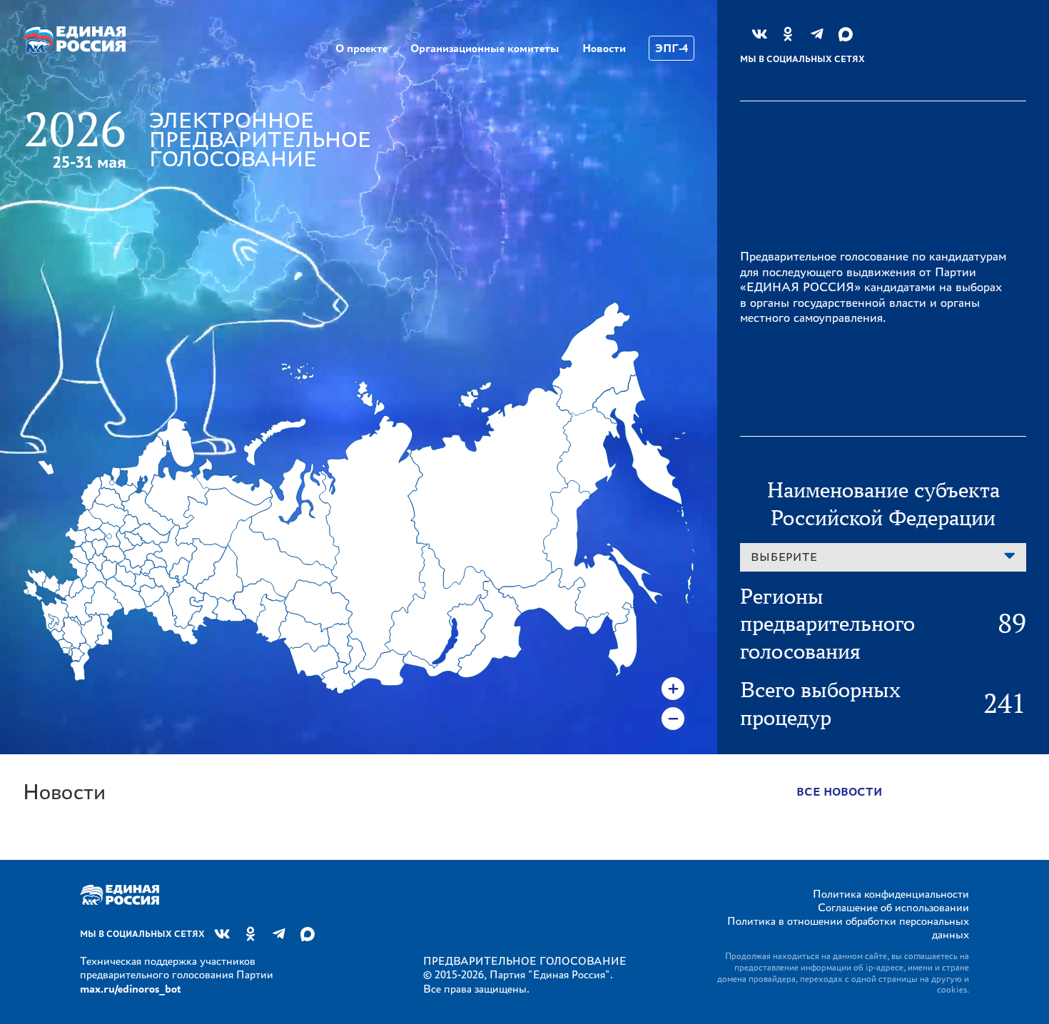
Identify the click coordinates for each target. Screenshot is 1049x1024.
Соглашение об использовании (893, 907)
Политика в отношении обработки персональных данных (848, 927)
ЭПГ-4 (671, 48)
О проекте (361, 48)
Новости (604, 48)
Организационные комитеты (484, 48)
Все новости (839, 792)
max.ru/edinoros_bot (130, 988)
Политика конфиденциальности (891, 894)
